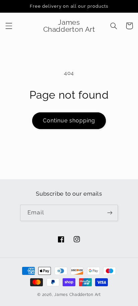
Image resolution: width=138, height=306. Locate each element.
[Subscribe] (109, 213)
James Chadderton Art (77, 294)
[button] (8, 25)
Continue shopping (69, 120)
